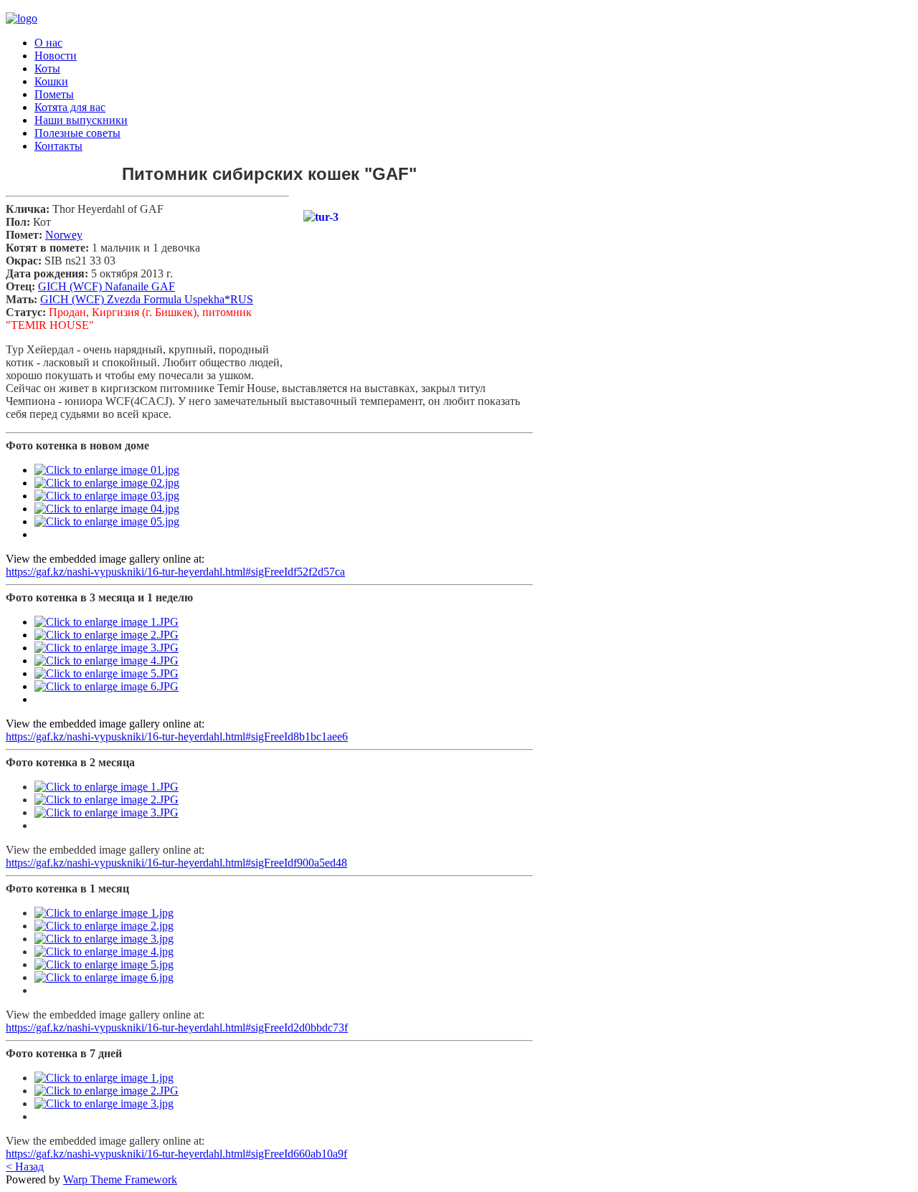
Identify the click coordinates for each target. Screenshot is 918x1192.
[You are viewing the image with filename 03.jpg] (106, 496)
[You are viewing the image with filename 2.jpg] (104, 926)
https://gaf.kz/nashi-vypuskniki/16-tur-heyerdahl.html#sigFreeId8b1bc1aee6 (177, 736)
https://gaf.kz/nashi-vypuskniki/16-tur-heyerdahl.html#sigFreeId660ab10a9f (176, 1154)
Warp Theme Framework (120, 1179)
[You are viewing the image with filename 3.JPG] (106, 648)
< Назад (25, 1166)
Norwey (63, 235)
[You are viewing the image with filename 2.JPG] (106, 635)
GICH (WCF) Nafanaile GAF (106, 286)
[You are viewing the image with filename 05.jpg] (106, 521)
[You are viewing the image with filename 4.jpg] (104, 951)
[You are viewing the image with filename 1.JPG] (106, 622)
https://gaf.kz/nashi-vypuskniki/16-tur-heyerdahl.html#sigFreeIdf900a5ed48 (176, 863)
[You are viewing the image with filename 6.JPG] (106, 686)
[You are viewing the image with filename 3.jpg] (104, 939)
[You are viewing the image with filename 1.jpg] (104, 913)
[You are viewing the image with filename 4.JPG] (106, 660)
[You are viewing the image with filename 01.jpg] (106, 470)
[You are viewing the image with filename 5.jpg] (104, 964)
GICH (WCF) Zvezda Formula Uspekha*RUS (146, 299)
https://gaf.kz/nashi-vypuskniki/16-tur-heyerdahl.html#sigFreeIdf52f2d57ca (175, 572)
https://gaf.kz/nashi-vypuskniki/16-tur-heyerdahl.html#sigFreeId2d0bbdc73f (177, 1027)
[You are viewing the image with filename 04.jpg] (106, 508)
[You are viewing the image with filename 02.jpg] (106, 483)
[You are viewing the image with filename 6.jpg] (104, 977)
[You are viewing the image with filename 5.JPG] (106, 673)
